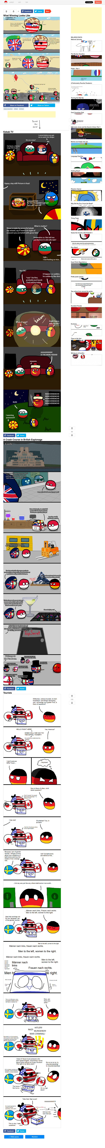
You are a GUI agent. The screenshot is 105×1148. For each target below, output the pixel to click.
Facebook (28, 11)
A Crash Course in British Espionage (22, 439)
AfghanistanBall (8, 109)
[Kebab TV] (32, 283)
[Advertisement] (31, 114)
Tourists (7, 692)
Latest (11, 2)
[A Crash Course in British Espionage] (32, 563)
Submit (98, 2)
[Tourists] (32, 911)
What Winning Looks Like (16, 15)
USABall (21, 109)
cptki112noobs (56, 102)
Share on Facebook (17, 105)
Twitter (40, 11)
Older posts (14, 1137)
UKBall (16, 109)
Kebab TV (8, 131)
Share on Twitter (43, 105)
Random (35, 1137)
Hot (19, 2)
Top (26, 2)
